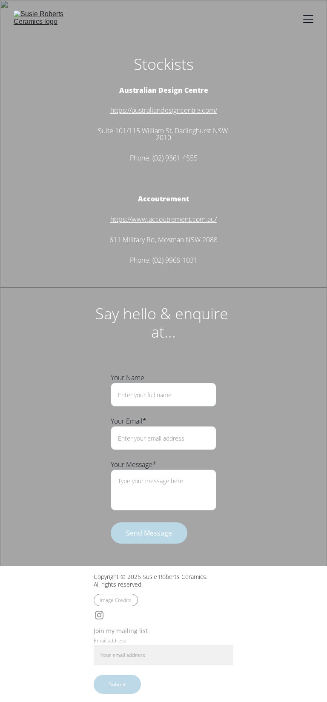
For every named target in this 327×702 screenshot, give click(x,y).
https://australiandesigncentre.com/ (163, 110)
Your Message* (133, 464)
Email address (110, 640)
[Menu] (308, 19)
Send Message (149, 533)
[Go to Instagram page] (99, 615)
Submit (117, 684)
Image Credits (116, 600)
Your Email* (128, 421)
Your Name (127, 377)
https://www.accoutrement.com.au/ (163, 219)
